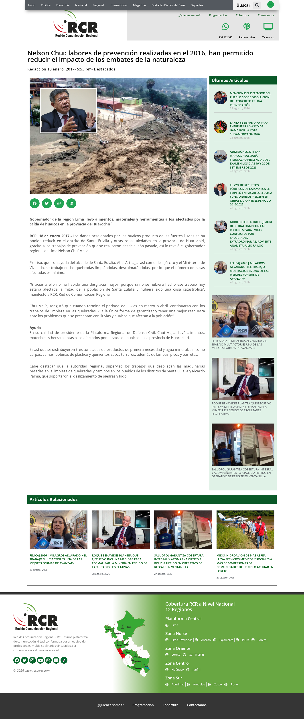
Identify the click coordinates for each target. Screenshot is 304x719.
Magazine (139, 5)
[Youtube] (40, 660)
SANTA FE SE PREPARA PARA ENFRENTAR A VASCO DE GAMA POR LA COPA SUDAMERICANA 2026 (249, 128)
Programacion (218, 15)
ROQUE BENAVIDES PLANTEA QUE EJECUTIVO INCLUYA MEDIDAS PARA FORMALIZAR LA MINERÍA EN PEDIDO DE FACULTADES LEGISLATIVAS (241, 408)
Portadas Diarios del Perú (168, 5)
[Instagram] (32, 660)
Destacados (105, 69)
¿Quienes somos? (189, 15)
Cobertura (242, 15)
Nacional (81, 5)
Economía (62, 5)
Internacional (118, 5)
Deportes (197, 5)
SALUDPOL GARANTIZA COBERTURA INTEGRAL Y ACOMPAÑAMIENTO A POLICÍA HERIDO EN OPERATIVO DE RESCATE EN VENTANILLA (242, 472)
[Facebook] (16, 660)
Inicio (31, 5)
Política (46, 5)
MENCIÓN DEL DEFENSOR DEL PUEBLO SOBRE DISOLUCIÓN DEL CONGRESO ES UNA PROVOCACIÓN (250, 99)
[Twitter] (24, 660)
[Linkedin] (56, 660)
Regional (98, 5)
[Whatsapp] (48, 660)
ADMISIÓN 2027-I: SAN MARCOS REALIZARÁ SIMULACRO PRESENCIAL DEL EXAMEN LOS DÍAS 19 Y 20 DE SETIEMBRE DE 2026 (250, 159)
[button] (257, 5)
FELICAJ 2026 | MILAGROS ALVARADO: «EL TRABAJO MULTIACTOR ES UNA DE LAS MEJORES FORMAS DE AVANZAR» (249, 271)
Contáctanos (266, 15)
